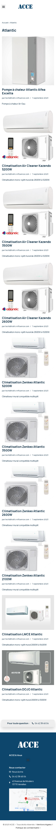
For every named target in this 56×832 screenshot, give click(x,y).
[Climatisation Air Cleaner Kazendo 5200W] (28, 135)
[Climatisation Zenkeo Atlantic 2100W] (28, 551)
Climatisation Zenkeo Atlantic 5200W (23, 384)
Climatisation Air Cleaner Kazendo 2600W (26, 320)
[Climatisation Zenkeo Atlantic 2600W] (28, 486)
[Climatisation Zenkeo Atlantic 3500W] (28, 422)
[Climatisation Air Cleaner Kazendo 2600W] (28, 287)
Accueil (5, 22)
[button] (3, 6)
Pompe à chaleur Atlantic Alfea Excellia (23, 91)
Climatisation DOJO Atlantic (22, 689)
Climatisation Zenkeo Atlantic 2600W (23, 513)
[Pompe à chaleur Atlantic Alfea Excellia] (28, 60)
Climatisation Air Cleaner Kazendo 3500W (26, 243)
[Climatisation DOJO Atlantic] (28, 667)
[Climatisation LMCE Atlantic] (28, 612)
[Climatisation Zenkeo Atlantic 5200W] (28, 358)
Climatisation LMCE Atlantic (22, 634)
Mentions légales (44, 824)
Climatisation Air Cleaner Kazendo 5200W (26, 167)
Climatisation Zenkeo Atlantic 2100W (23, 577)
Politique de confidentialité (27, 828)
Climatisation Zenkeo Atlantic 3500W (23, 448)
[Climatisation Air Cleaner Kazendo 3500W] (28, 211)
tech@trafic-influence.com (17, 98)
